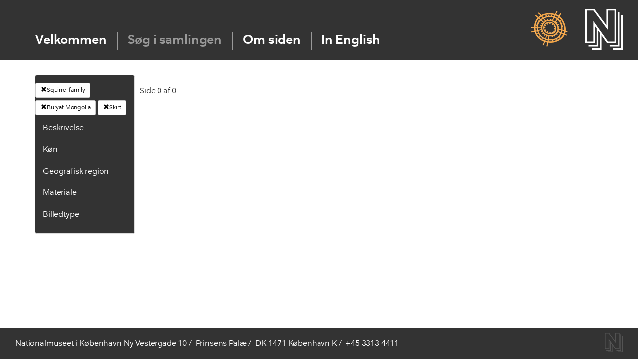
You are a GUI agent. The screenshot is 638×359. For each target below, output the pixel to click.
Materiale (60, 193)
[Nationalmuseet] (604, 29)
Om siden (272, 40)
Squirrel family (66, 90)
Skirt (115, 108)
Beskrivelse (63, 128)
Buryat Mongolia (69, 108)
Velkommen (71, 40)
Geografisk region (76, 172)
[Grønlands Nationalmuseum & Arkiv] (549, 29)
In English (350, 40)
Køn (50, 150)
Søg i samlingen (175, 40)
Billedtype (61, 215)
